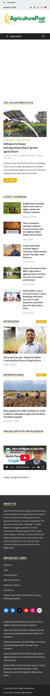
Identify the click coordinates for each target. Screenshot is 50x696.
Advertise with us (12, 585)
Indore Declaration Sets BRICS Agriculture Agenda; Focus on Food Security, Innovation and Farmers (34, 274)
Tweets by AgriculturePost (16, 477)
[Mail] (39, 610)
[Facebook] (6, 610)
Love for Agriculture (23, 692)
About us (8, 564)
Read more (8, 547)
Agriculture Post (28, 155)
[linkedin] (30, 7)
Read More (9, 179)
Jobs (6, 570)
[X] (19, 610)
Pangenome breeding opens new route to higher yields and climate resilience (33, 207)
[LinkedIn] (12, 610)
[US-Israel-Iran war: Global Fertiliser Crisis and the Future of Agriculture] (25, 354)
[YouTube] (26, 610)
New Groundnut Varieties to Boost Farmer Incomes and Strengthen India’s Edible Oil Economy (33, 229)
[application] (25, 458)
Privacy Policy (10, 575)
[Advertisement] (25, 70)
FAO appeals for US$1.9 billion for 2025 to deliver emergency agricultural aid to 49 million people (24, 413)
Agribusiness (8, 140)
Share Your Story (12, 580)
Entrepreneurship (23, 140)
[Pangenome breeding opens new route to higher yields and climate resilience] (12, 203)
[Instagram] (32, 610)
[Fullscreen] (43, 467)
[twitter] (34, 7)
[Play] (7, 467)
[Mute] (38, 467)
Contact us (9, 590)
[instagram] (41, 7)
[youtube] (45, 7)
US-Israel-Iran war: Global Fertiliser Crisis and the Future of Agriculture (22, 359)
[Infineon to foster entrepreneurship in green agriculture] (25, 124)
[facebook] (38, 7)
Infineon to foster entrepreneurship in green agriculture (20, 147)
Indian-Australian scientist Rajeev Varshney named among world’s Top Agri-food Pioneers (34, 251)
